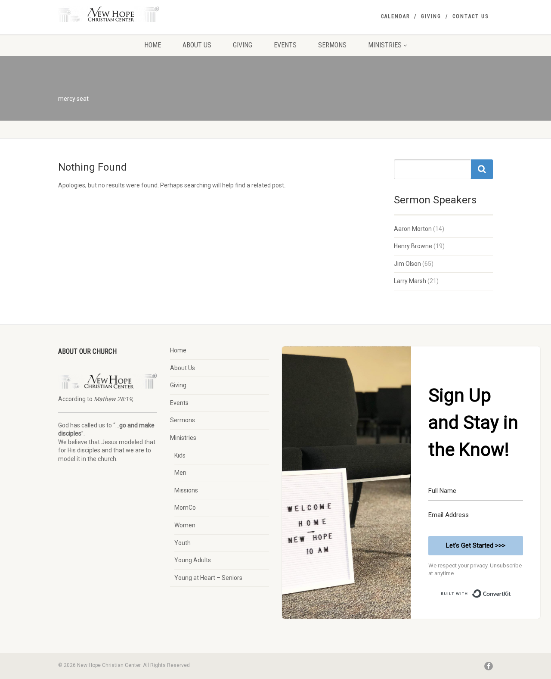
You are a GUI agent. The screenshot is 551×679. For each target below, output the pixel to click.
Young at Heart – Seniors (208, 577)
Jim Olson (407, 263)
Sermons (332, 45)
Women (184, 525)
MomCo (185, 507)
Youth (182, 542)
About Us (197, 45)
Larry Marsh (410, 280)
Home (152, 45)
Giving (431, 16)
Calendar (395, 16)
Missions (186, 490)
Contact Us (470, 16)
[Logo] (126, 14)
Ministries (385, 45)
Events (285, 45)
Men (180, 472)
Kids (180, 455)
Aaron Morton (413, 228)
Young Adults (192, 560)
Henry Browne (413, 246)
